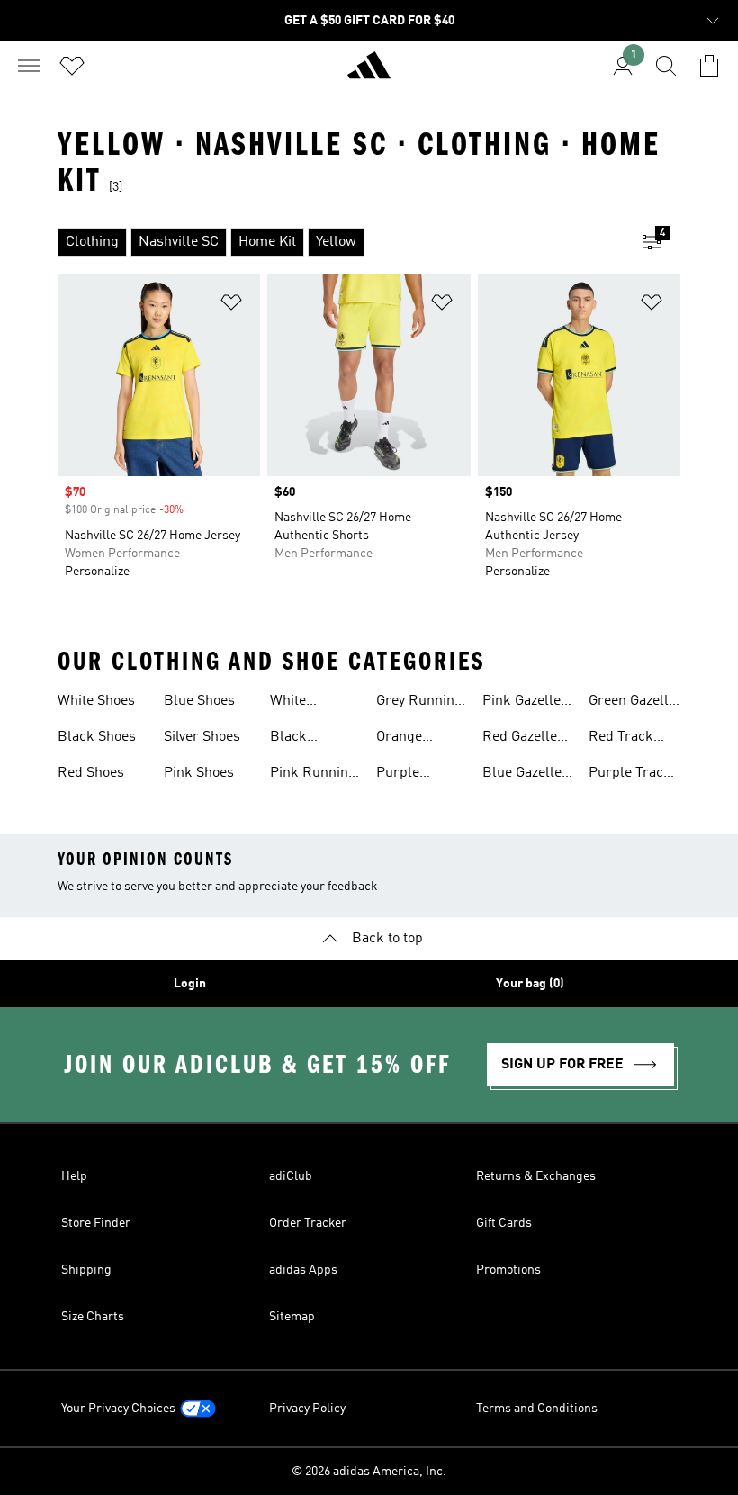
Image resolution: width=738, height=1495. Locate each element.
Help (74, 1176)
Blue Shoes (199, 701)
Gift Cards (504, 1223)
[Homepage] (369, 73)
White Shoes (96, 701)
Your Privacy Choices (118, 1408)
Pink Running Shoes (313, 775)
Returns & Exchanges (536, 1176)
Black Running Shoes (297, 739)
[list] (340, 242)
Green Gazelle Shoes (632, 703)
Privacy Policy (307, 1408)
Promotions (508, 1270)
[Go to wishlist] (72, 65)
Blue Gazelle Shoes (522, 775)
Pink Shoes (199, 773)
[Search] (666, 65)
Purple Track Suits (630, 775)
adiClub (290, 1176)
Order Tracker (307, 1223)
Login (190, 983)
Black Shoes (97, 737)
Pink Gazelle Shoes (521, 703)
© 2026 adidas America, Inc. (369, 1471)
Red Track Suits (621, 739)
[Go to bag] (709, 65)
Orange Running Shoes (403, 739)
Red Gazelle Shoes (519, 739)
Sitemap (292, 1316)
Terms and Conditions (537, 1408)
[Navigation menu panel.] (28, 65)
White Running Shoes (297, 703)
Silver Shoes (202, 737)
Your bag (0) (530, 983)
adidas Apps (303, 1270)
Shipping (86, 1270)
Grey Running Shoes (419, 703)
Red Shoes (91, 773)
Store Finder (95, 1223)
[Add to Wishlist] (231, 305)
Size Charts (92, 1316)
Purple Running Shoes (403, 775)
